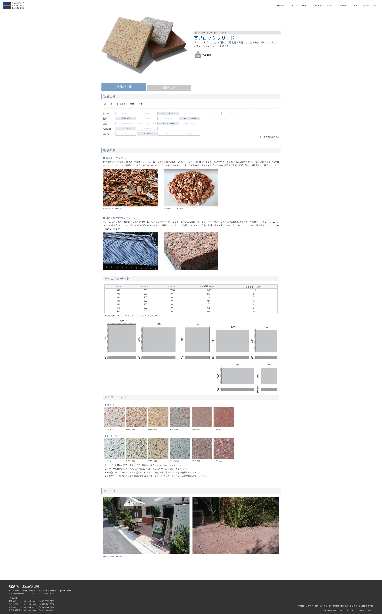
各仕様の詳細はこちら (269, 137)
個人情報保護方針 (366, 606)
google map (65, 590)
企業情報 (301, 606)
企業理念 (309, 606)
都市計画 (318, 606)
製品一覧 (327, 606)
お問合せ (353, 606)
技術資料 (344, 606)
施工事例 (336, 606)
